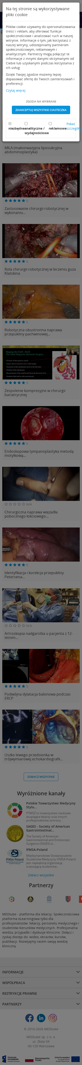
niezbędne (16, 128)
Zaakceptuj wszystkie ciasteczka (41, 110)
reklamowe (58, 128)
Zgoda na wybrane (41, 101)
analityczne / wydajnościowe (37, 130)
